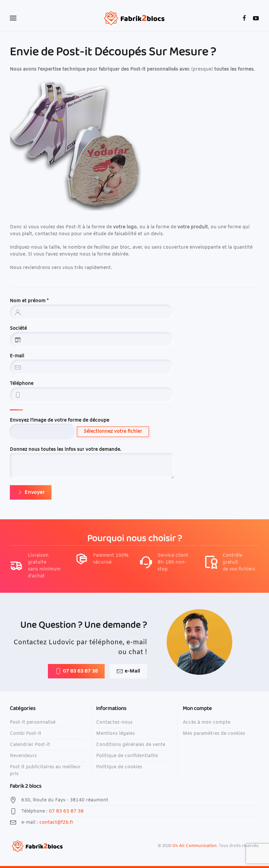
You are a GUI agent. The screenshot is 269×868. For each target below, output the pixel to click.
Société (18, 328)
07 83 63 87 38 (80, 671)
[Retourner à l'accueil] (134, 18)
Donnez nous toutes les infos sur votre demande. (65, 449)
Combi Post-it (25, 734)
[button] (13, 18)
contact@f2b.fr (56, 822)
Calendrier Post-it (30, 745)
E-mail (17, 356)
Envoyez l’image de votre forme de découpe (59, 420)
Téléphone (21, 384)
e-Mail (132, 671)
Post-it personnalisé (32, 722)
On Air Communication (194, 846)
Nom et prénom (29, 301)
